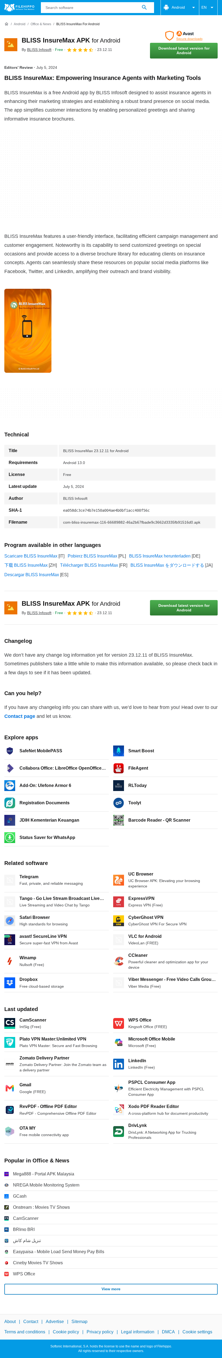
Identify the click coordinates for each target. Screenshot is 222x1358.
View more (111, 1289)
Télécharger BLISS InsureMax (89, 565)
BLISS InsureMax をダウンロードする (167, 565)
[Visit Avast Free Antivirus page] (184, 36)
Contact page (19, 716)
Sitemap (79, 1321)
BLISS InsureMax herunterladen (160, 556)
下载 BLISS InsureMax (26, 565)
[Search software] (144, 7)
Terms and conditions (24, 1332)
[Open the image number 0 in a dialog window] (27, 331)
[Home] (6, 24)
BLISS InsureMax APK (71, 40)
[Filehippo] (19, 7)
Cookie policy (66, 1332)
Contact (30, 1321)
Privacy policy (100, 1332)
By (36, 49)
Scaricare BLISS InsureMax (30, 556)
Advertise (55, 1321)
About (10, 1321)
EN (204, 7)
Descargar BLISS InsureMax (31, 574)
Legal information (137, 1332)
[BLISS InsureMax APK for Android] (10, 44)
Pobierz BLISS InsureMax (92, 556)
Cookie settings (197, 1332)
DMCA (168, 1332)
